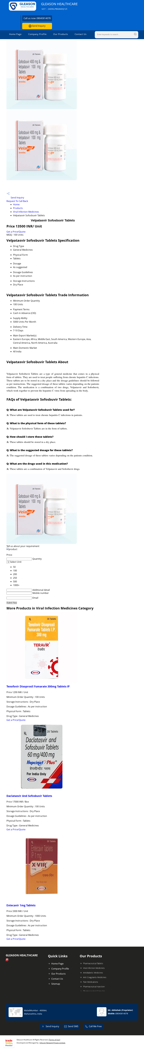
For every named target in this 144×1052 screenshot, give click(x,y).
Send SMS (73, 1026)
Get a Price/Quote (15, 231)
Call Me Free (95, 1026)
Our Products (60, 34)
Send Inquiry (38, 25)
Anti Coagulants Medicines (94, 977)
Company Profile (37, 34)
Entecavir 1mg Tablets (20, 905)
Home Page (15, 34)
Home (16, 204)
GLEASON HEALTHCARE (59, 6)
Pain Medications (90, 982)
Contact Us (80, 34)
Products (18, 208)
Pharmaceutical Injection (94, 986)
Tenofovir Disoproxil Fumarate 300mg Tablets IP (38, 686)
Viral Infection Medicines (26, 211)
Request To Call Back (17, 201)
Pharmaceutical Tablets (93, 963)
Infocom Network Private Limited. (52, 1043)
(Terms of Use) (54, 1040)
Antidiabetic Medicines (93, 972)
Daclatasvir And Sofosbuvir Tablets (29, 796)
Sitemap (55, 983)
